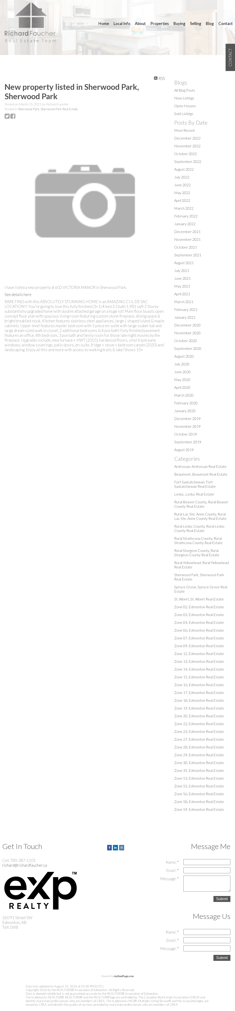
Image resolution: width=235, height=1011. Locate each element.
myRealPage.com (124, 976)
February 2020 (186, 403)
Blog (210, 23)
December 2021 (187, 231)
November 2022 (187, 146)
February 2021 (186, 309)
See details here (18, 294)
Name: (171, 862)
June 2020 (182, 372)
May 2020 (182, 379)
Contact (225, 23)
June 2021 (182, 278)
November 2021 (187, 239)
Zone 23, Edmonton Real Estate (199, 731)
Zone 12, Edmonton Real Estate (199, 653)
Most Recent (184, 130)
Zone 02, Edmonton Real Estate (199, 607)
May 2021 (182, 286)
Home (103, 23)
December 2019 (187, 418)
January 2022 (185, 224)
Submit (222, 899)
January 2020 (185, 410)
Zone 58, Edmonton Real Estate (199, 801)
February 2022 (186, 216)
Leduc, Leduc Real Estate (194, 494)
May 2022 (182, 192)
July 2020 (181, 364)
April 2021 (182, 294)
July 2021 (181, 270)
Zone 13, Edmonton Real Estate (199, 661)
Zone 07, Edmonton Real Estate (199, 638)
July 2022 (181, 177)
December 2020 (187, 325)
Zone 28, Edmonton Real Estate (199, 747)
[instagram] (122, 847)
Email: (171, 870)
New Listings (184, 98)
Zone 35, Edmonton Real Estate (199, 770)
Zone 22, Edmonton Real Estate (199, 723)
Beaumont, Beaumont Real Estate (200, 474)
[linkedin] (116, 847)
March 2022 (183, 208)
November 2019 (187, 426)
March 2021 (183, 301)
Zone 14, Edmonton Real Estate (199, 669)
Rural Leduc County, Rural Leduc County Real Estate (199, 528)
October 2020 (185, 340)
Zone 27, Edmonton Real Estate (199, 739)
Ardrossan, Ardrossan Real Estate (200, 466)
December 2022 (187, 138)
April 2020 (182, 387)
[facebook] (110, 847)
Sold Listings (183, 113)
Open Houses (185, 106)
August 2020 (184, 356)
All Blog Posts (184, 90)
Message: (168, 878)
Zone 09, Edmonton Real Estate (199, 646)
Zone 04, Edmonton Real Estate (199, 622)
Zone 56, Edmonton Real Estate (199, 794)
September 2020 (187, 348)
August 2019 (184, 449)
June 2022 (182, 185)
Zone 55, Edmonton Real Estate (199, 786)
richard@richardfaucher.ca (24, 865)
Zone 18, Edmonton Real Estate (199, 700)
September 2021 (187, 255)
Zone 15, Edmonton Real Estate (199, 677)
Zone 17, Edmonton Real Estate (199, 692)
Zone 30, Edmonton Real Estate (199, 762)
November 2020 (187, 333)
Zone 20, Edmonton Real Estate (199, 716)
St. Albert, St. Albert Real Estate (199, 599)
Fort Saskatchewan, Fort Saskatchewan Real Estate (195, 484)
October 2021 (185, 247)
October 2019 (185, 434)
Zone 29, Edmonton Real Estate (199, 755)
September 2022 (187, 161)
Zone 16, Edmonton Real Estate (199, 684)
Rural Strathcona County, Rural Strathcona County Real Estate (198, 540)
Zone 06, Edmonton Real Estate (199, 630)
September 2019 (187, 442)
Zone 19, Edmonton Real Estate (199, 708)
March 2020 (183, 395)
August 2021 (184, 262)
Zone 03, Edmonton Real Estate (199, 614)
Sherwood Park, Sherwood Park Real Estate (48, 109)
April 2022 (182, 200)
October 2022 (185, 153)
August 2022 (184, 169)
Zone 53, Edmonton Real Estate (199, 778)
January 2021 (185, 317)
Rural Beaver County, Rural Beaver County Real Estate (201, 504)
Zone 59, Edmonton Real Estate (199, 809)
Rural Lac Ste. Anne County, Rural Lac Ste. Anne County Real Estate (200, 516)
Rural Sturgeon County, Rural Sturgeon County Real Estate (196, 552)
